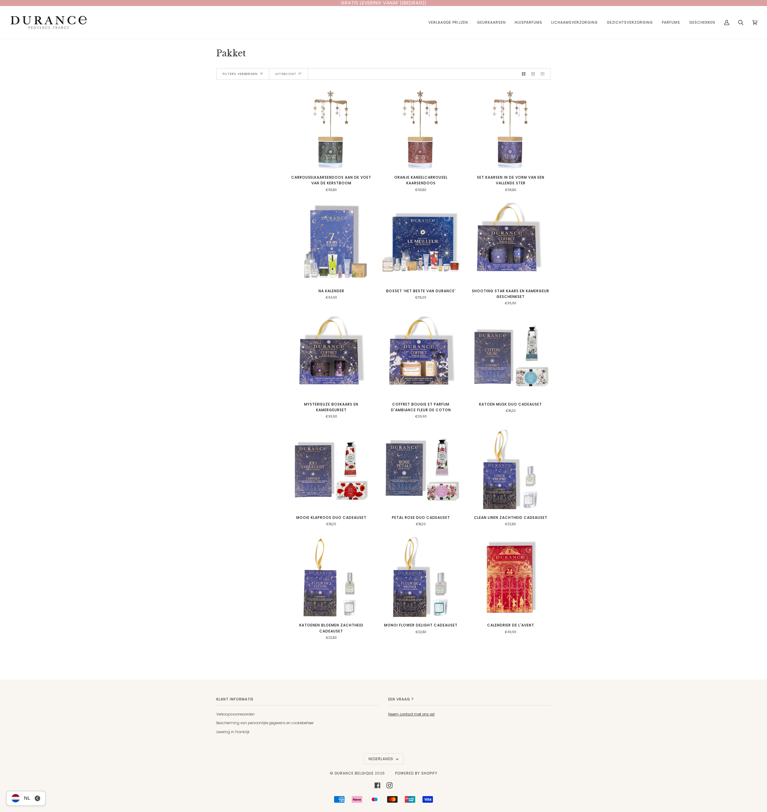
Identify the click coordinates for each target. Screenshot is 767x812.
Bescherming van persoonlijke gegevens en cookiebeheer (265, 723)
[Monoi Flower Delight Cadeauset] (421, 577)
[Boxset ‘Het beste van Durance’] (421, 243)
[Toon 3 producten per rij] (533, 73)
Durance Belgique (354, 773)
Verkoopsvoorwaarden (235, 714)
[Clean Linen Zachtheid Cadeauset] (511, 470)
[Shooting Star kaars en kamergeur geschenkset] (511, 243)
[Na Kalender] (331, 243)
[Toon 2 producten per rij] (524, 73)
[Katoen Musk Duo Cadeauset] (511, 357)
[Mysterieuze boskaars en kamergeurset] (331, 357)
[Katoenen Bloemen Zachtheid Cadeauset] (331, 577)
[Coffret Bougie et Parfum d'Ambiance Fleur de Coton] (421, 357)
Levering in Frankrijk (233, 732)
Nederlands (382, 758)
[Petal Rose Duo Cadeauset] (421, 470)
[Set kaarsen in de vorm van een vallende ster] (511, 130)
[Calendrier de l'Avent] (511, 577)
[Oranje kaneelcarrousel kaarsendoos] (421, 130)
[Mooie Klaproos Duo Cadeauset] (331, 470)
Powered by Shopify (416, 773)
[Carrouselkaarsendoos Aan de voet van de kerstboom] (331, 130)
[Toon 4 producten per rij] (544, 73)
